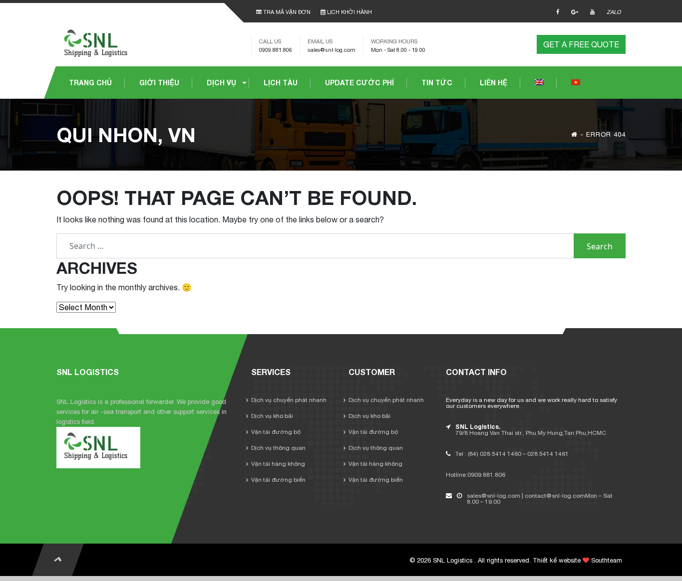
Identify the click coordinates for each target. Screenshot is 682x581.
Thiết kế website (557, 560)
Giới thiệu (159, 82)
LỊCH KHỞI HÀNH (349, 12)
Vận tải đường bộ (276, 432)
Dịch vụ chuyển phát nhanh (289, 400)
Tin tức (436, 82)
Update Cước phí (359, 82)
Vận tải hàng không (278, 464)
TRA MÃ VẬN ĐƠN (286, 12)
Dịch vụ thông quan (278, 448)
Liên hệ (493, 82)
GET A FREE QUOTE (581, 44)
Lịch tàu (281, 82)
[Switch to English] (539, 83)
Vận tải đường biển (278, 480)
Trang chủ (90, 82)
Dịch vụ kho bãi (272, 416)
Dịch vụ (221, 82)
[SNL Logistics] (98, 43)
